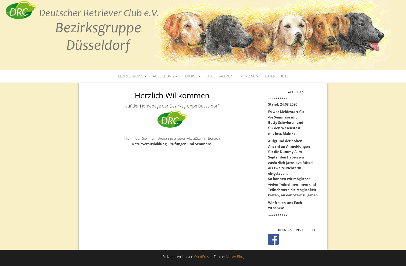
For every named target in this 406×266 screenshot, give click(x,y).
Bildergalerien (220, 76)
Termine (190, 76)
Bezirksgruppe (131, 76)
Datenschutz (276, 76)
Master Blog (235, 256)
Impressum (249, 76)
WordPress (202, 256)
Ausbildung (164, 76)
